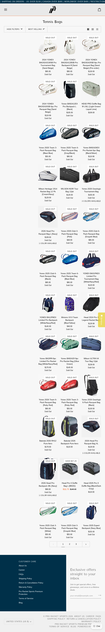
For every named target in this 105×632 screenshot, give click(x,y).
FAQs (21, 574)
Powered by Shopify (89, 627)
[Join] (99, 595)
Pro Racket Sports (57, 616)
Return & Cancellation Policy (31, 583)
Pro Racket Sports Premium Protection (78, 624)
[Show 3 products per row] (92, 29)
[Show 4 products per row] (98, 29)
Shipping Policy (25, 579)
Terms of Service (26, 598)
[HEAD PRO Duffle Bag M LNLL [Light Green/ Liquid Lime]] (91, 89)
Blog (21, 603)
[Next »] (86, 544)
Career (22, 570)
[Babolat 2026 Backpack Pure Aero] (69, 426)
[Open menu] (8, 9)
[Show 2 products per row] (88, 29)
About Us (23, 566)
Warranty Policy (25, 587)
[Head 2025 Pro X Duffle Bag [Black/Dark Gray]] (91, 469)
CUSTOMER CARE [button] (27, 562)
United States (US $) (17, 622)
